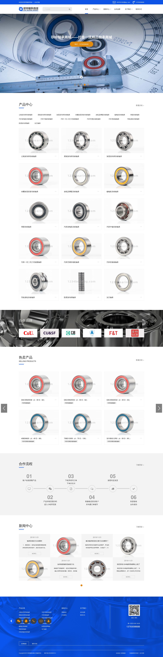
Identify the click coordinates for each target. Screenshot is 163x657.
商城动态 (64, 612)
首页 (86, 9)
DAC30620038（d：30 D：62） (33, 400)
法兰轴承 (38, 123)
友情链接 (24, 644)
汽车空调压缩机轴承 (94, 119)
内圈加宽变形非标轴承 (82, 115)
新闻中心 (106, 9)
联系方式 (139, 9)
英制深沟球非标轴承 (44, 115)
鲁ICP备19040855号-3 (50, 653)
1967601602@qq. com (123, 2)
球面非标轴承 (134, 115)
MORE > (34, 553)
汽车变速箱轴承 (114, 119)
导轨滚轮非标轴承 (133, 119)
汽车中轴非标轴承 (47, 119)
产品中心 (96, 9)
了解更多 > (140, 321)
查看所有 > (140, 105)
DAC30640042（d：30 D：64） (119, 400)
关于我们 (128, 9)
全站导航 (37, 2)
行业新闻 (64, 615)
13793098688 (139, 2)
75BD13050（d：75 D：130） (75, 438)
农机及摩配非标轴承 (102, 115)
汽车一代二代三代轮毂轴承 (70, 119)
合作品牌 (117, 9)
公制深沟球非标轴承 (25, 115)
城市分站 (34, 644)
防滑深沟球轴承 (24, 123)
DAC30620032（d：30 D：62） (76, 400)
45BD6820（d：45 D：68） (31, 438)
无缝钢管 (131, 653)
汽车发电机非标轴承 (25, 119)
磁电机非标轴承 (120, 115)
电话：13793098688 (81, 44)
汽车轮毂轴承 (45, 615)
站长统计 (118, 653)
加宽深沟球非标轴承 (63, 115)
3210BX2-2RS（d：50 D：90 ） (119, 438)
